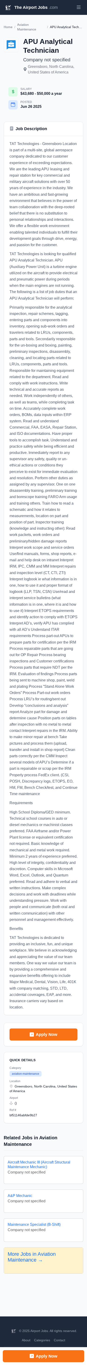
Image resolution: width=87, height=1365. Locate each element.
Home (8, 27)
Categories (42, 1340)
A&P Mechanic (20, 1196)
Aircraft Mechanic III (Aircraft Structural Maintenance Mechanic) (39, 1164)
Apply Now (46, 1034)
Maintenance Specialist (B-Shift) (34, 1224)
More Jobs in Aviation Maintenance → (32, 1257)
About (26, 1340)
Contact (59, 1340)
